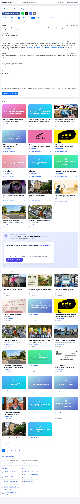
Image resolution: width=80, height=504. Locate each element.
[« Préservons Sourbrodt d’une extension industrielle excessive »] (14, 217)
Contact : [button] (33, 2)
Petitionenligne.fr (6, 2)
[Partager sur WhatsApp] (22, 13)
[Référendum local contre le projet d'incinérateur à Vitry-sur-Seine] (66, 141)
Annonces (16, 18)
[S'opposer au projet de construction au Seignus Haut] (40, 217)
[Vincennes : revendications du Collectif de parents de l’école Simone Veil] (66, 166)
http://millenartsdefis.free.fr (54, 47)
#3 (68, 53)
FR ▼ (17, 2)
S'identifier (61, 2)
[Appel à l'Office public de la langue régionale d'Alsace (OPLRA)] (14, 116)
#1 (68, 25)
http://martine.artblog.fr (36, 47)
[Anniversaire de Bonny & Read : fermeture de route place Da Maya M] (40, 141)
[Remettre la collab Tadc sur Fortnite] (14, 191)
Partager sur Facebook (12, 13)
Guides (4, 468)
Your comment (6, 73)
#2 (68, 41)
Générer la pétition (15, 260)
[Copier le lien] (34, 13)
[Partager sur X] (26, 13)
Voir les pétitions (25, 2)
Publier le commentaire (10, 93)
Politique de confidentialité (58, 18)
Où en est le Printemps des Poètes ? (14, 22)
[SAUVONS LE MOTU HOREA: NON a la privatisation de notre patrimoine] (40, 116)
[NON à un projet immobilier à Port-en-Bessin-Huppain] (14, 141)
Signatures (29, 18)
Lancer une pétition (72, 2)
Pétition (5, 18)
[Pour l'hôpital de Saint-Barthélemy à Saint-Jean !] (14, 166)
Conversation (43, 18)
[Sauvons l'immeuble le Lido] (40, 191)
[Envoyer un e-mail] (30, 13)
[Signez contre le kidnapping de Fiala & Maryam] (40, 166)
